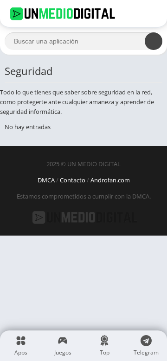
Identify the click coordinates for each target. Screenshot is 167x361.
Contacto (72, 180)
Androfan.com (110, 180)
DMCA (46, 180)
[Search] (153, 41)
